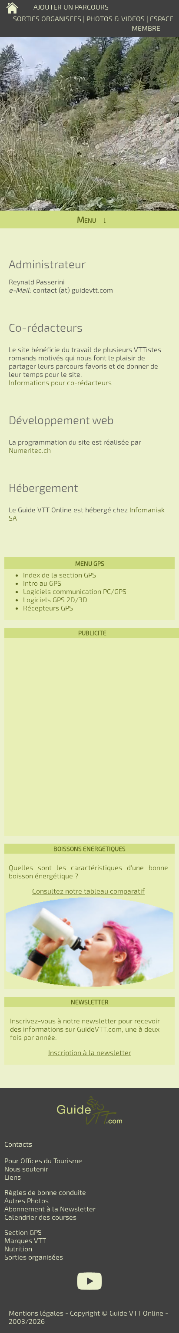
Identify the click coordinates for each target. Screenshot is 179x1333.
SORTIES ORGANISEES (47, 18)
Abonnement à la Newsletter (50, 1208)
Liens (12, 1177)
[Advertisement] (89, 736)
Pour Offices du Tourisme (43, 1160)
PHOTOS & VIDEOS (116, 18)
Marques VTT (25, 1240)
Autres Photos (26, 1200)
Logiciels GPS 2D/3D (55, 599)
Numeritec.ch (30, 450)
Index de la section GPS (59, 575)
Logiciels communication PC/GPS (74, 591)
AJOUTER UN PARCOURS (71, 7)
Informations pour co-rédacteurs (60, 382)
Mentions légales (36, 1313)
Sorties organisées (33, 1257)
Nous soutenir (26, 1169)
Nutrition (18, 1248)
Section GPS (23, 1232)
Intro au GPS (42, 583)
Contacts (18, 1144)
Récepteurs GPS (48, 608)
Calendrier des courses (40, 1217)
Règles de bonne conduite (45, 1192)
